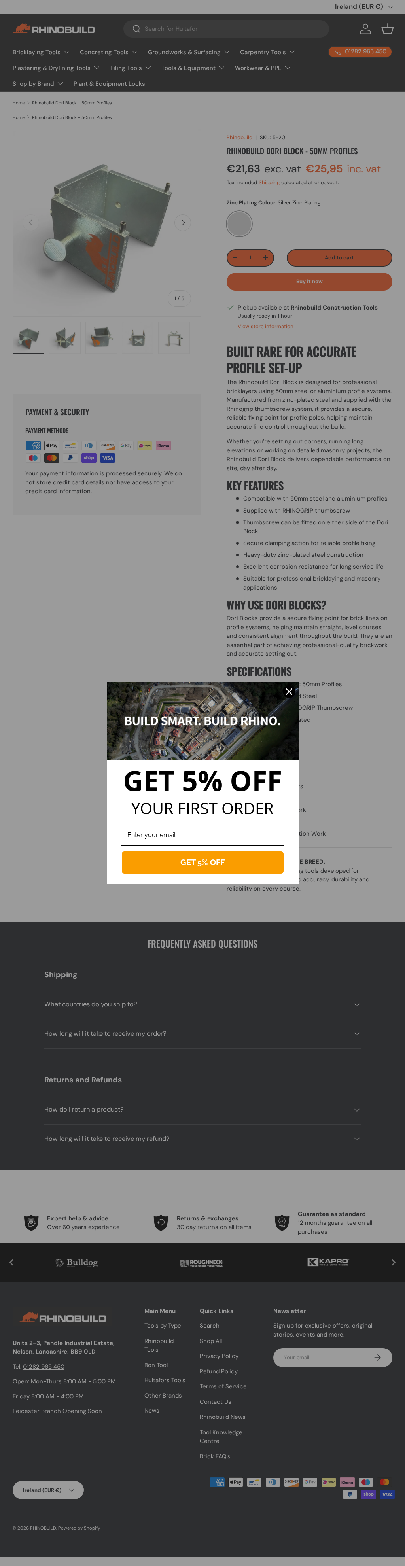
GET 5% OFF (202, 862)
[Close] (289, 691)
